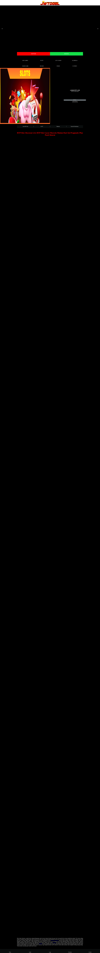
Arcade (42, 66)
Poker (58, 66)
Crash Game (25, 66)
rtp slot (40, 943)
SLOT (42, 126)
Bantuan (58, 126)
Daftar (33, 53)
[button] (2, 29)
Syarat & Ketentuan (74, 126)
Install (30, 952)
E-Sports (75, 66)
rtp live (54, 942)
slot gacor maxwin (54, 940)
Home (10, 952)
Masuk (66, 53)
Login (50, 952)
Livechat (90, 952)
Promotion (70, 952)
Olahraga (74, 60)
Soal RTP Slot (25, 126)
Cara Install (75, 101)
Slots (41, 60)
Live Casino (58, 60)
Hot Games (25, 60)
